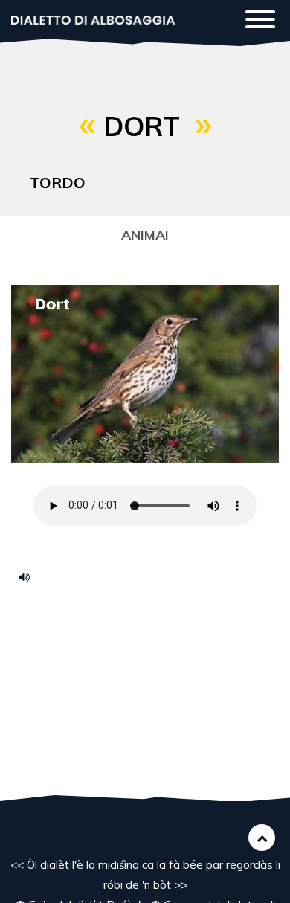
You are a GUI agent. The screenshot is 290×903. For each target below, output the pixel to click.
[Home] (93, 19)
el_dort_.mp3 (29, 576)
